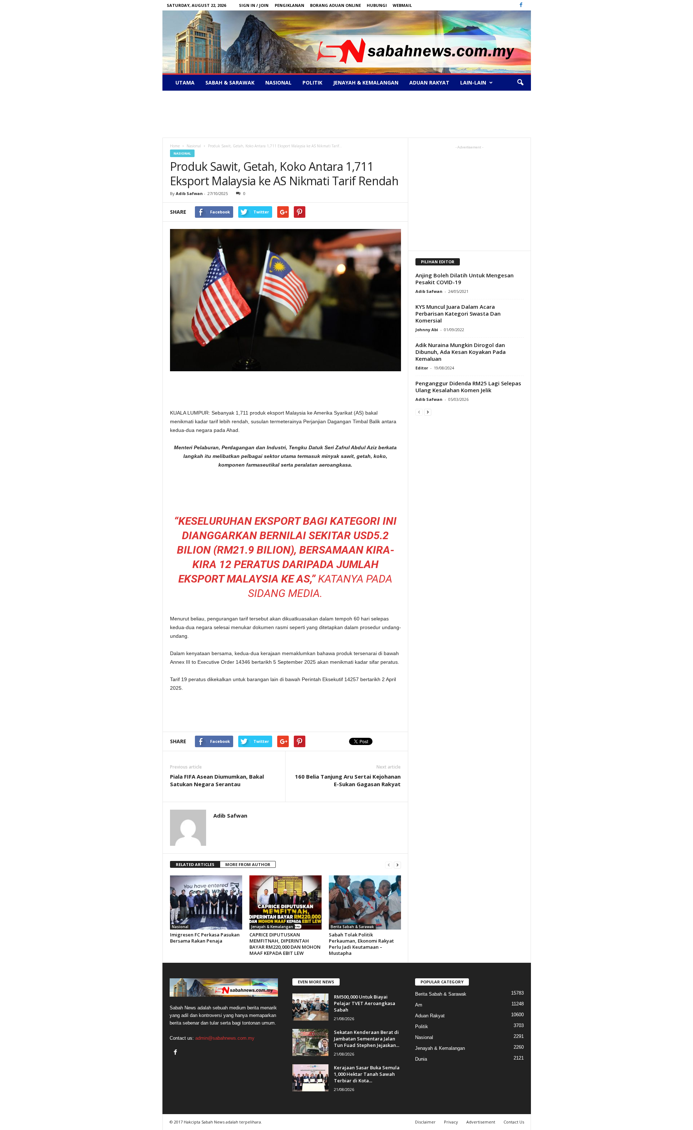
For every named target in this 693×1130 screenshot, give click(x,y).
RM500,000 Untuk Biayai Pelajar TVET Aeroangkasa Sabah (364, 1003)
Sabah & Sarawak (229, 82)
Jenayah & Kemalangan (365, 82)
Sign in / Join (254, 5)
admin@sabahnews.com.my (224, 1038)
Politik (312, 82)
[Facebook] (521, 5)
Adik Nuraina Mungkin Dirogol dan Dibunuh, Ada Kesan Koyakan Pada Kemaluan (460, 351)
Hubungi (377, 5)
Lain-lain (473, 82)
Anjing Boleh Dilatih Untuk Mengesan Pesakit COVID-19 (464, 279)
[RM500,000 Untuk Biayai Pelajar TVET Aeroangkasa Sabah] (310, 1007)
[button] (520, 83)
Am (418, 1005)
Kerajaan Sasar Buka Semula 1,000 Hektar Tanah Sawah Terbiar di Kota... (367, 1074)
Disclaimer (425, 1122)
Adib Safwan (189, 193)
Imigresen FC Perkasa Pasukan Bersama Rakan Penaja (205, 937)
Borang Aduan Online (335, 5)
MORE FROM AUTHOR (247, 864)
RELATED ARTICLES (195, 864)
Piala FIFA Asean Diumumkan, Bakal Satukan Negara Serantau (217, 780)
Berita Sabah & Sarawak (352, 926)
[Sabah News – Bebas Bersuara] (346, 41)
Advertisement (480, 1122)
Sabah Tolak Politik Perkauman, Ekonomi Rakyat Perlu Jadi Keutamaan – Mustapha (361, 943)
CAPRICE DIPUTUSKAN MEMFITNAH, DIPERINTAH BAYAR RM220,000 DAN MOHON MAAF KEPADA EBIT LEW (285, 943)
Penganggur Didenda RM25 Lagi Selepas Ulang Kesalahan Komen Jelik (468, 387)
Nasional (278, 82)
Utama (185, 82)
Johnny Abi (426, 329)
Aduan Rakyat (429, 82)
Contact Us (514, 1122)
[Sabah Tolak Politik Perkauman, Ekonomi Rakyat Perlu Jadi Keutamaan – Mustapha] (365, 902)
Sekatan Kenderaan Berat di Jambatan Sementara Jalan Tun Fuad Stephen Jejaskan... (366, 1038)
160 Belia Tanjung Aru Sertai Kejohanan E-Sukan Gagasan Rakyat (348, 780)
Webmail (402, 5)
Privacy (451, 1122)
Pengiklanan (289, 5)
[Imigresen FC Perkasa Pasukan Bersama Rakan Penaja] (206, 902)
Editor (421, 368)
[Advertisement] (346, 114)
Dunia (421, 1059)
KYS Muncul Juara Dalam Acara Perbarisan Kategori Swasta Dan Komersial (458, 313)
